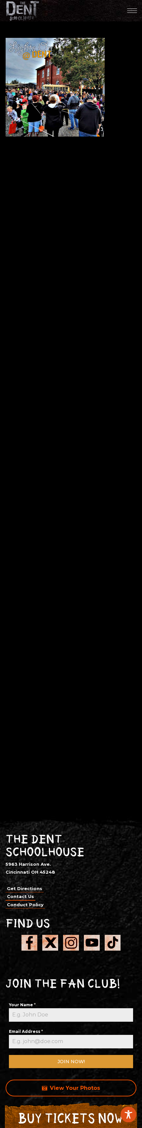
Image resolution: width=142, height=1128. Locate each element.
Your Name (22, 1004)
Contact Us (20, 896)
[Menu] (132, 11)
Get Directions (24, 888)
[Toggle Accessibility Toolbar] (128, 1114)
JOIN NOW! (71, 1061)
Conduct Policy (25, 904)
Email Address (26, 1031)
